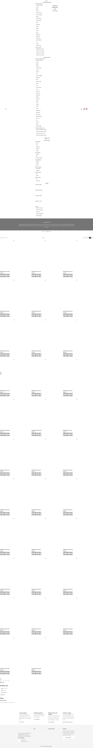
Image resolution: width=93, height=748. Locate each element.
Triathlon (37, 163)
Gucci (37, 22)
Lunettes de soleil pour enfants (41, 135)
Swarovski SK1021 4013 (4, 629)
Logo (49, 137)
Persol (37, 30)
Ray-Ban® (37, 36)
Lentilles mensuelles (38, 195)
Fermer (46, 1)
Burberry (37, 10)
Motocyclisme (38, 168)
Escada (37, 83)
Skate (37, 165)
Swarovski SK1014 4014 (67, 509)
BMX (37, 156)
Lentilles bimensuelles (38, 190)
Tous (37, 41)
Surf (36, 173)
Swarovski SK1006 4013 (36, 351)
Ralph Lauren (38, 34)
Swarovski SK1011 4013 (67, 430)
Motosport (37, 170)
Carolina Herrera (39, 12)
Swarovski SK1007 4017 (36, 390)
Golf (37, 144)
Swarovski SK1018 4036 (36, 589)
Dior (36, 73)
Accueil (43, 231)
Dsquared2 (38, 77)
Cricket (37, 150)
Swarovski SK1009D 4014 (36, 430)
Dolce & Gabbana (39, 14)
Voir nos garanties (51, 722)
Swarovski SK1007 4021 (67, 390)
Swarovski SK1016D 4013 (68, 549)
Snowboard (38, 180)
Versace (37, 43)
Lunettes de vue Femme (40, 49)
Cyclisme (37, 154)
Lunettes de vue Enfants (40, 54)
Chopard (37, 71)
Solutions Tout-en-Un (39, 207)
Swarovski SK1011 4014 (4, 470)
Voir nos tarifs (21, 722)
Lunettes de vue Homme (40, 51)
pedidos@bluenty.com (24, 741)
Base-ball (37, 148)
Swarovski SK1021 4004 (67, 589)
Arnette (37, 7)
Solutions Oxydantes (39, 209)
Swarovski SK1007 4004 (67, 351)
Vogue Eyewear (38, 45)
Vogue (37, 124)
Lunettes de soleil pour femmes (41, 129)
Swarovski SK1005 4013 (4, 351)
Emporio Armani (38, 18)
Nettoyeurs (38, 211)
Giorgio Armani (38, 20)
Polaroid (37, 16)
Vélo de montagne (39, 157)
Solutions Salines (39, 215)
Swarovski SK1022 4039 (36, 668)
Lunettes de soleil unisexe (40, 133)
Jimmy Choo (38, 93)
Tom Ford (37, 118)
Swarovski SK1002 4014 (67, 271)
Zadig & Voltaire (38, 126)
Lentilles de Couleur (38, 201)
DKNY (37, 79)
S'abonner (73, 738)
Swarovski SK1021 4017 (36, 629)
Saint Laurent (38, 38)
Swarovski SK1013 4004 (4, 509)
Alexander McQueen (39, 5)
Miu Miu (37, 26)
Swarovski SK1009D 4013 (5, 430)
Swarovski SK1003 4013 (4, 311)
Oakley (37, 28)
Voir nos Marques (37, 719)
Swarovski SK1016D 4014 (5, 589)
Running (37, 161)
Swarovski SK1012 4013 (36, 470)
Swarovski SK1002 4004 (5, 271)
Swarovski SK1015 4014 (36, 549)
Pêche (37, 175)
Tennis (37, 143)
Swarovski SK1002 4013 (36, 271)
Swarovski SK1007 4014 (4, 390)
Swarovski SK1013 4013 (36, 509)
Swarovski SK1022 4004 (68, 629)
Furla (37, 85)
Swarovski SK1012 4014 (67, 470)
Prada (37, 32)
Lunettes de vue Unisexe (40, 53)
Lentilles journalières (38, 184)
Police (37, 106)
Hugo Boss (38, 91)
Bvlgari (37, 8)
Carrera (37, 69)
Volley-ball (37, 146)
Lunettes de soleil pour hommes (41, 131)
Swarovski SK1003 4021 (36, 311)
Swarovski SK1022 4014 (4, 668)
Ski (36, 178)
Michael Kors (38, 24)
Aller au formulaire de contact (67, 722)
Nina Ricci (37, 98)
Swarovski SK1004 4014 (67, 311)
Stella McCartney (39, 40)
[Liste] (84, 238)
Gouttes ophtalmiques (39, 213)
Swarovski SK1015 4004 (4, 549)
